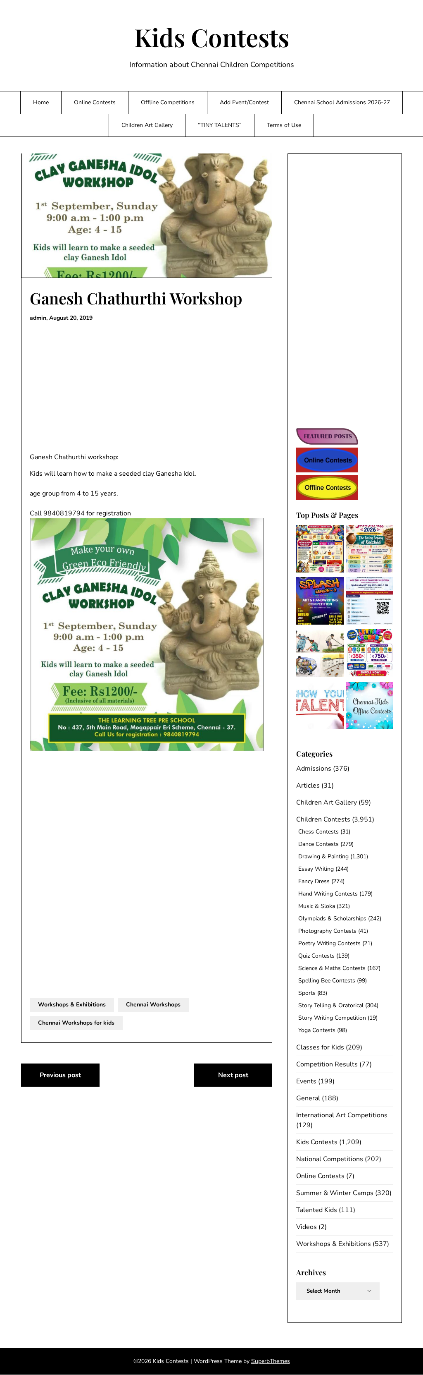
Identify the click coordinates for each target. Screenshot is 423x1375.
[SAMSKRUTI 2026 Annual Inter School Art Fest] (369, 550)
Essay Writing (316, 869)
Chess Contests (318, 832)
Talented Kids (316, 1210)
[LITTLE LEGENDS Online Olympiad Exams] (369, 654)
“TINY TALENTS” (220, 125)
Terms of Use (284, 125)
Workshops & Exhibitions (72, 1004)
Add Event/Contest (244, 102)
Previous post (60, 1075)
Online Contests (95, 102)
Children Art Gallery (147, 125)
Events (306, 1081)
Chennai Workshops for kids (76, 1023)
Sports (307, 993)
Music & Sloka (316, 906)
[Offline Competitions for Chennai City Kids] (369, 707)
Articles (308, 785)
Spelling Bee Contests (326, 981)
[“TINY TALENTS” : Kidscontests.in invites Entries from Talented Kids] (320, 707)
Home (41, 102)
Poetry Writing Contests (329, 943)
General (308, 1098)
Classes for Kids (320, 1047)
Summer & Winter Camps (334, 1193)
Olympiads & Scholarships (332, 918)
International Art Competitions (341, 1115)
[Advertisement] (147, 388)
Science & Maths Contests (332, 968)
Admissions (313, 768)
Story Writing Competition (332, 1018)
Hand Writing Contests (328, 894)
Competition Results (327, 1064)
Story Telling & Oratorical (331, 1005)
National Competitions (329, 1159)
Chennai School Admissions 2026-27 (342, 102)
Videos (306, 1226)
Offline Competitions (168, 102)
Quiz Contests (316, 956)
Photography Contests (327, 931)
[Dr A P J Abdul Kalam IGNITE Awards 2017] (320, 654)
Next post (233, 1075)
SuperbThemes (270, 1361)
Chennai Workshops (153, 1004)
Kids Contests (211, 37)
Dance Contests (318, 844)
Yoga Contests (316, 1030)
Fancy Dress (314, 881)
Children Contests (323, 819)
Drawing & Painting (323, 856)
